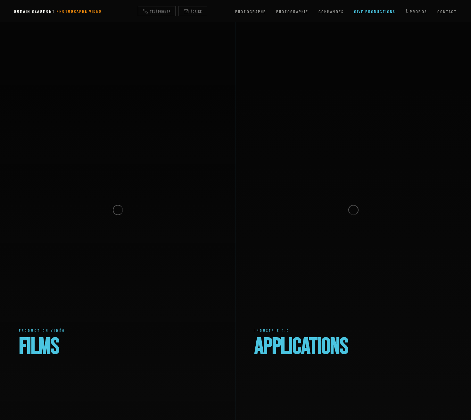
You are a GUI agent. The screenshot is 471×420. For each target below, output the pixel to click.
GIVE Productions (375, 11)
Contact (447, 11)
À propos (416, 11)
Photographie (292, 11)
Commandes (330, 11)
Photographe (250, 11)
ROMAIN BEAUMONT (58, 11)
